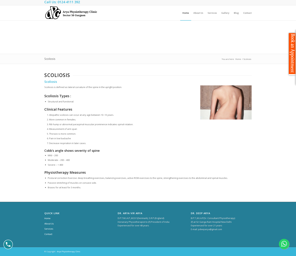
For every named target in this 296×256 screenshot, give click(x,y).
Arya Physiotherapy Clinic (68, 251)
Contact (48, 234)
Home (238, 59)
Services (48, 228)
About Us (49, 223)
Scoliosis (49, 59)
